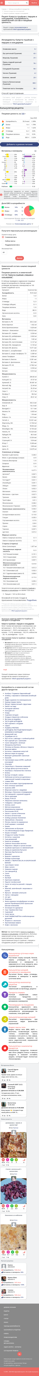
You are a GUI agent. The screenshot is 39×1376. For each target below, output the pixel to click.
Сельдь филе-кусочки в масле (16, 768)
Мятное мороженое (12, 807)
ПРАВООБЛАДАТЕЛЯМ (10, 1337)
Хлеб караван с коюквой (14, 824)
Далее (19, 258)
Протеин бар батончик (14, 852)
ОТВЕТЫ (6, 1333)
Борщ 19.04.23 (10, 798)
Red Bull (8, 878)
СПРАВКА (6, 1341)
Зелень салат (10, 805)
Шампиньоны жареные (14, 809)
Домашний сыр (11, 734)
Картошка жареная (12, 880)
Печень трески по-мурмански (16, 822)
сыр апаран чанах (12, 865)
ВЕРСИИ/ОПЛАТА (9, 1343)
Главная (4, 9)
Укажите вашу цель (9, 235)
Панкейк (8, 758)
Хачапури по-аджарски (14, 908)
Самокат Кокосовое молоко (15, 843)
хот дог (8, 897)
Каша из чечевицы (12, 841)
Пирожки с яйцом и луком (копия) (18, 846)
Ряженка (8, 899)
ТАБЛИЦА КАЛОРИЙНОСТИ (12, 1326)
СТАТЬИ (6, 1318)
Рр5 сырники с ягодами (14, 723)
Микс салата (9, 867)
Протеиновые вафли (13, 923)
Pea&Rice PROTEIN (12, 728)
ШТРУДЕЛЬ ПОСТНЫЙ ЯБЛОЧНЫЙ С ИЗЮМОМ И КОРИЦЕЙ (18, 731)
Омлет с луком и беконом (15, 813)
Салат (7, 873)
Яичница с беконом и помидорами (18, 792)
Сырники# (9, 912)
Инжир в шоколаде (12, 858)
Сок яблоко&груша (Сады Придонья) (19, 831)
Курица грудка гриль (13, 702)
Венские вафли (10, 749)
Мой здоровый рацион (22, 29)
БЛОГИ (6, 1315)
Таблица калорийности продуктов (19, 9)
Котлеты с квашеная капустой (16, 751)
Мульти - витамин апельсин (15, 893)
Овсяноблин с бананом (14, 820)
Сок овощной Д (11, 871)
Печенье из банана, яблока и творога (19, 747)
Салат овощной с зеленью (15, 743)
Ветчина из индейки (12, 719)
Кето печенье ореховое (14, 786)
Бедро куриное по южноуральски (18, 700)
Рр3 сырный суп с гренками (15, 741)
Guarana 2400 (10, 788)
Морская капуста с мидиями (16, 790)
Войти (34, 3)
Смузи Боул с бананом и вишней (17, 766)
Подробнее (32, 600)
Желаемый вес (7, 249)
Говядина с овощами (13, 803)
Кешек (7, 826)
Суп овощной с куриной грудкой (17, 794)
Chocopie (8, 764)
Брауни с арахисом (12, 856)
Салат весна (9, 914)
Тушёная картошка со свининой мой (19, 848)
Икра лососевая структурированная (19, 783)
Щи (6, 886)
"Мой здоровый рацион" (22, 104)
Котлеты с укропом (12, 837)
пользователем (20, 27)
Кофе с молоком (11, 925)
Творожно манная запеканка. (16, 801)
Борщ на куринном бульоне (16, 850)
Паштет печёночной (13, 882)
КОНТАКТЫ (18, 1347)
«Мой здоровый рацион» (19, 611)
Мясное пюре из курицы (14, 753)
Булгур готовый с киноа (14, 775)
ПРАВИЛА (15, 1350)
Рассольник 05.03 (11, 811)
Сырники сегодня (11, 715)
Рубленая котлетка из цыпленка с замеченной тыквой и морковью (18, 778)
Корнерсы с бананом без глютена (18, 771)
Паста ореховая (11, 796)
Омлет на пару (10, 706)
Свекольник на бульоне (14, 828)
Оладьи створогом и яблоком (16, 717)
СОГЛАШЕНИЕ (8, 1350)
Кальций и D (9, 711)
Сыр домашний (11, 839)
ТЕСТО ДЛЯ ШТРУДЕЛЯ (13, 721)
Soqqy (7, 713)
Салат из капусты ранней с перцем (18, 884)
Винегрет (8, 854)
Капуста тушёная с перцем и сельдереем (16, 13)
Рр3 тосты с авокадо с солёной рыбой (19, 738)
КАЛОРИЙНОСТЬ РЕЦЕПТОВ (12, 1330)
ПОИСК (6, 1322)
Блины (7, 773)
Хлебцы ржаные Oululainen (15, 818)
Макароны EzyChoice (13, 745)
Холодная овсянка (12, 708)
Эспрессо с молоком (13, 921)
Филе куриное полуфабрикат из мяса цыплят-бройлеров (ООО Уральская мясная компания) (19, 903)
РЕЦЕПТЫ (6, 1311)
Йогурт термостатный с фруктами (18, 704)
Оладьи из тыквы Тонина (14, 835)
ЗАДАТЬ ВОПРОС (9, 1347)
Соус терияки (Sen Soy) (13, 910)
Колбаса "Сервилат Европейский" (18, 693)
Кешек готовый (11, 833)
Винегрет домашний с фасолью (17, 756)
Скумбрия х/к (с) (11, 736)
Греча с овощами (11, 895)
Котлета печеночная (13, 816)
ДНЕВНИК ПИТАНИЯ (10, 1307)
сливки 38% (9, 781)
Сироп (7, 726)
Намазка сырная (11, 869)
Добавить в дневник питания (19, 144)
